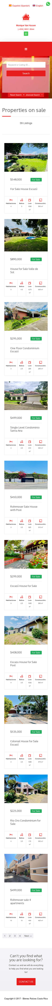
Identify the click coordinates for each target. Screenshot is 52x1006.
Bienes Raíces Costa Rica (35, 998)
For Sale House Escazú (23, 189)
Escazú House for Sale (23, 585)
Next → (28, 935)
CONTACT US (26, 981)
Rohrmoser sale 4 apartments (20, 901)
